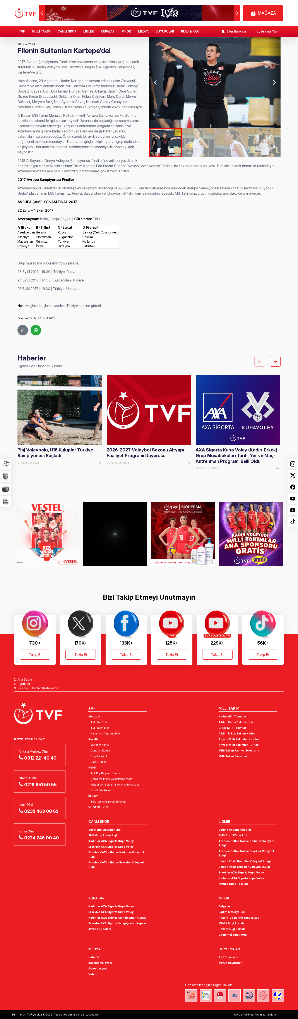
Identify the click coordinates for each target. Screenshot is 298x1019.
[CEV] (278, 995)
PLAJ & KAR (190, 31)
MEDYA (143, 31)
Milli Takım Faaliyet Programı (239, 750)
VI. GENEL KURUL (100, 807)
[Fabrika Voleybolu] (191, 995)
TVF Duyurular (229, 957)
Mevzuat (94, 716)
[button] (237, 13)
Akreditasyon (97, 968)
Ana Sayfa (24, 679)
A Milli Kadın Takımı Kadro (237, 722)
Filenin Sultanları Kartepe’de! (39, 688)
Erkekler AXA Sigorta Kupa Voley (111, 846)
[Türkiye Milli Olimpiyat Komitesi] (220, 995)
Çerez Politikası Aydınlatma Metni (112, 779)
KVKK (92, 767)
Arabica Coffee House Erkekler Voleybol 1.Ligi (116, 864)
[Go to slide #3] (231, 142)
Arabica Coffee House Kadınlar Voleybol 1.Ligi (116, 854)
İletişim (93, 796)
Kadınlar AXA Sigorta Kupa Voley (111, 841)
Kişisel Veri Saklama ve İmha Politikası (115, 784)
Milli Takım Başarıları (233, 756)
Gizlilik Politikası (101, 790)
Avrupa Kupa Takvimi (233, 883)
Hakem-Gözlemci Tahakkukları (240, 917)
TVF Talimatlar (100, 727)
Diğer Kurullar (99, 761)
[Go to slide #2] (198, 142)
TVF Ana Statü (99, 722)
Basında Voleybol (100, 962)
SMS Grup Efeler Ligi (102, 835)
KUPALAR (108, 31)
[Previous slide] (155, 82)
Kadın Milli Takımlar (233, 716)
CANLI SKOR (67, 31)
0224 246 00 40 (41, 838)
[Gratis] (183, 534)
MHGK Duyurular (230, 962)
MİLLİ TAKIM (41, 31)
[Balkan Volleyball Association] (249, 995)
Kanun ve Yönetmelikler (106, 733)
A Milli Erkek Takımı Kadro (237, 733)
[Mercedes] (47, 534)
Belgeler (224, 906)
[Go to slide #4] (264, 142)
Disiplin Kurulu (99, 756)
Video (92, 974)
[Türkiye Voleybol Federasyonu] (25, 13)
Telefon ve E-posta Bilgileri (108, 801)
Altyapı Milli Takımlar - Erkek (239, 744)
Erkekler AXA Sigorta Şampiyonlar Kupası (117, 923)
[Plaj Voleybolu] (206, 995)
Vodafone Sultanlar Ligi (104, 829)
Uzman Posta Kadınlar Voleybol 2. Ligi (245, 861)
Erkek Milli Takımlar (232, 727)
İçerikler (24, 684)
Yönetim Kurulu (100, 744)
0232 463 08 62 (41, 811)
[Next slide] (273, 82)
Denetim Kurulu (100, 750)
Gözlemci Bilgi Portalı (233, 934)
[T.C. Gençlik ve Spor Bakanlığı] (263, 995)
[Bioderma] (115, 534)
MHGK (126, 31)
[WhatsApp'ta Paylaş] (36, 330)
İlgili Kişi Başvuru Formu (105, 773)
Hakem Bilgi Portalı (232, 929)
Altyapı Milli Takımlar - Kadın (239, 739)
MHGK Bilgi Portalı (231, 923)
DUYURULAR (165, 31)
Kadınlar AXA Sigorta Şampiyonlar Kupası (117, 917)
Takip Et (35, 654)
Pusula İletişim (63, 1014)
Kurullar (94, 739)
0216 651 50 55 (40, 784)
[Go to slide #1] (165, 142)
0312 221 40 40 (40, 758)
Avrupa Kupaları (99, 929)
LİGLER (88, 31)
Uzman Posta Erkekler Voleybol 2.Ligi (244, 866)
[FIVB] (234, 995)
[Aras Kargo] (251, 534)
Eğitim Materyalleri (232, 912)
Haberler (94, 957)
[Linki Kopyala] (22, 330)
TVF (22, 31)
